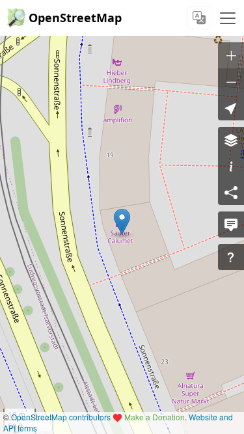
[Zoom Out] (231, 81)
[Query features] (231, 257)
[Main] (227, 18)
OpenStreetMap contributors (61, 416)
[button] (122, 222)
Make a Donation (154, 416)
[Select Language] (199, 18)
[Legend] (231, 166)
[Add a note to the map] (231, 224)
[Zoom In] (231, 55)
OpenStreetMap (75, 17)
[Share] (231, 192)
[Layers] (231, 140)
